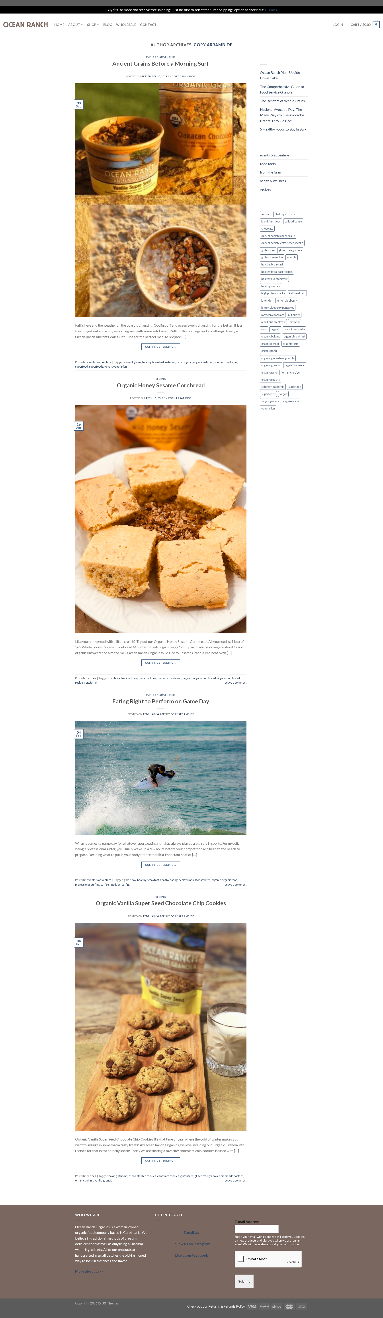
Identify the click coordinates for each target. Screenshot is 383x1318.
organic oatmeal (203, 362)
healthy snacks (270, 286)
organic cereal (270, 343)
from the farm (270, 172)
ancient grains (132, 362)
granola (291, 257)
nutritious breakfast (273, 322)
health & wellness (273, 181)
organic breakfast (294, 336)
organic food (229, 880)
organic (187, 362)
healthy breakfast (153, 362)
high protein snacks (273, 293)
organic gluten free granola (277, 358)
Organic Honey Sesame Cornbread (161, 385)
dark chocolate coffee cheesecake (282, 243)
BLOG (107, 25)
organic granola (271, 365)
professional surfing (87, 884)
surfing (126, 884)
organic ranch (269, 372)
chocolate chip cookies (142, 1176)
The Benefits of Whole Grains (282, 101)
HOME (59, 25)
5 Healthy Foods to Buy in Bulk (283, 129)
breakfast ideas (271, 221)
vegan (108, 366)
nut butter (294, 315)
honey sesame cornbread (166, 678)
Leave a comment (235, 682)
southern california (225, 362)
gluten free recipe (272, 257)
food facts (268, 164)
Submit (244, 1281)
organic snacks (270, 379)
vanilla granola (103, 1180)
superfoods (96, 366)
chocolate (267, 228)
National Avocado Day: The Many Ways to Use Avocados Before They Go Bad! (282, 115)
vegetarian (120, 366)
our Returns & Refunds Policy (223, 1306)
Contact (148, 25)
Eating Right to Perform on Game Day (160, 701)
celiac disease (293, 221)
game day (130, 880)
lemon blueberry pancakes (277, 307)
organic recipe (291, 372)
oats (179, 362)
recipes (161, 378)
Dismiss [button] (271, 10)
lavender (267, 300)
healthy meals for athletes (194, 880)
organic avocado (294, 329)
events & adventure (161, 57)
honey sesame (140, 678)
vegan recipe (291, 401)
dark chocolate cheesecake (278, 236)
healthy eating (169, 880)
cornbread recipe (119, 678)
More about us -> (89, 1271)
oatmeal (170, 362)
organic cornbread (204, 678)
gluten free (186, 1176)
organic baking (84, 1180)
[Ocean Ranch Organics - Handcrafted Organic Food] (25, 24)
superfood (81, 366)
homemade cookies (231, 1176)
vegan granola (270, 401)
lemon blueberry (287, 300)
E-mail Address (247, 1221)
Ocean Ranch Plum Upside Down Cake (280, 75)
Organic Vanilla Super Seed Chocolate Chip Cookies (161, 903)
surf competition (111, 884)
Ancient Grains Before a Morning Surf (160, 63)
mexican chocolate (272, 315)
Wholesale (126, 25)
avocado (266, 214)
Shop (91, 25)
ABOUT (74, 25)
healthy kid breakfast (274, 279)
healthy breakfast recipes (277, 271)
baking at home (118, 1176)
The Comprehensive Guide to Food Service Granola (282, 89)
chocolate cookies (168, 1176)
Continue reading (161, 346)
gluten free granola (206, 1176)
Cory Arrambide (213, 44)
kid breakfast (297, 293)
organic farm (291, 343)
